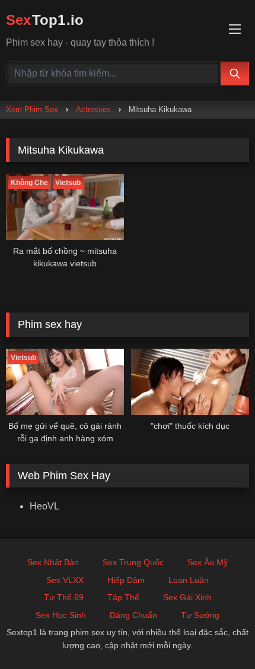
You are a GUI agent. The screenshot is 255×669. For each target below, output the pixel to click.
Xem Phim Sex (32, 109)
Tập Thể (123, 597)
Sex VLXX (65, 580)
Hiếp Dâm (126, 580)
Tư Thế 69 (64, 597)
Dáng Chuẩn (133, 615)
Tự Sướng (200, 615)
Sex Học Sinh (61, 615)
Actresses (93, 109)
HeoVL (44, 506)
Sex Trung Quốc (133, 562)
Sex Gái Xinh (187, 597)
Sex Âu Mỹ (207, 562)
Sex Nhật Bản (53, 562)
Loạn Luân (188, 580)
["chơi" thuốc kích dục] (190, 382)
